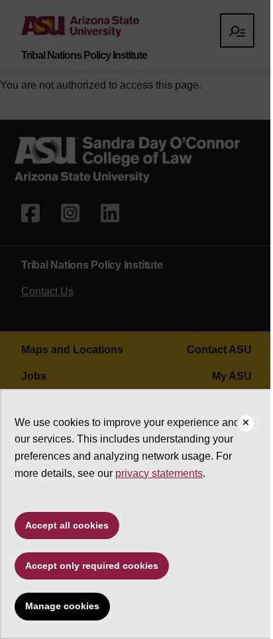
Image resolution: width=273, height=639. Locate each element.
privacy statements (159, 473)
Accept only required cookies (91, 565)
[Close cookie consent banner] (246, 423)
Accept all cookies (67, 525)
